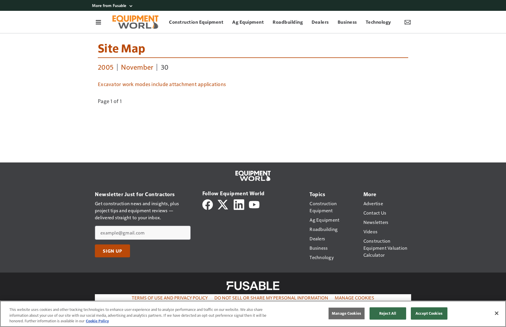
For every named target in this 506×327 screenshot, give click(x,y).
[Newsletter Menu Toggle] (407, 22)
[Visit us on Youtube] (254, 204)
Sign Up (112, 251)
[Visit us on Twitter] (223, 204)
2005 (106, 66)
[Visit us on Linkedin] (239, 204)
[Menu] (98, 22)
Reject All (387, 313)
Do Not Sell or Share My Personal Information (271, 298)
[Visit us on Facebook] (207, 204)
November (137, 66)
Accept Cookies (429, 313)
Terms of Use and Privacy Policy (170, 298)
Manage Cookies (354, 298)
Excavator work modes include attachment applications (162, 84)
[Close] (496, 313)
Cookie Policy (97, 321)
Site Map (121, 47)
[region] (253, 314)
